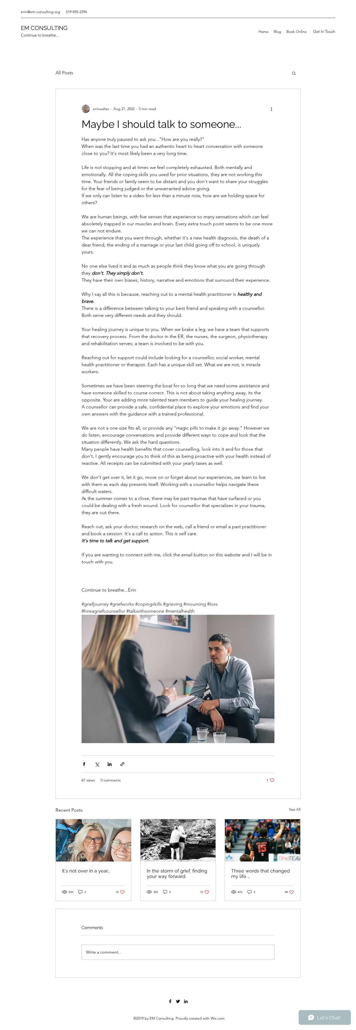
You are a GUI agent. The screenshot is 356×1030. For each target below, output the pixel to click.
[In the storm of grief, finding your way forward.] (178, 840)
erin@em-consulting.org (40, 11)
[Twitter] (178, 1001)
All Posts (64, 73)
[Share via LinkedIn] (109, 764)
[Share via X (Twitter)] (96, 764)
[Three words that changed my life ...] (262, 840)
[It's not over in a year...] (93, 840)
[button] (324, 31)
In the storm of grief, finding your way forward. (177, 873)
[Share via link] (122, 764)
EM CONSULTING (44, 28)
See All (294, 809)
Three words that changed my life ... (260, 873)
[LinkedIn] (185, 1001)
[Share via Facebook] (84, 764)
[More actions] (271, 109)
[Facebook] (170, 1001)
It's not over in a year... (86, 871)
